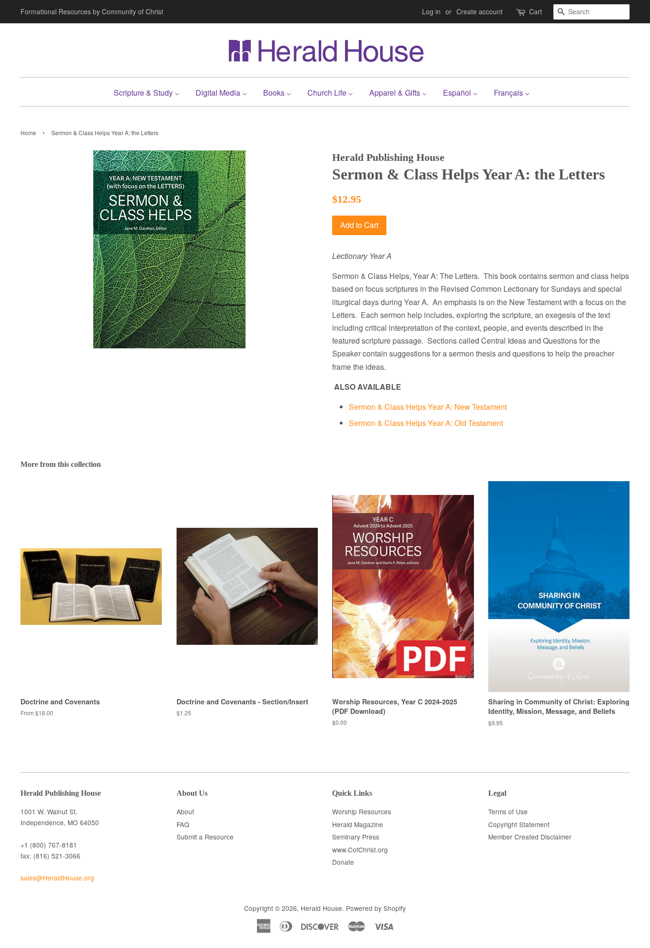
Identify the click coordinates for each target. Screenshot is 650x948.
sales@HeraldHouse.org (57, 877)
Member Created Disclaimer (529, 836)
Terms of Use (508, 811)
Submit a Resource (205, 836)
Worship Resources (361, 811)
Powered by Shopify (376, 908)
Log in (431, 11)
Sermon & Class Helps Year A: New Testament (428, 406)
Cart (535, 11)
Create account (479, 11)
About (185, 811)
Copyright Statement (519, 824)
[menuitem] (150, 92)
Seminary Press (355, 836)
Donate (343, 862)
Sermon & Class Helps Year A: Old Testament (426, 422)
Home (28, 132)
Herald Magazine (357, 824)
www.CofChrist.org (360, 849)
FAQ (183, 824)
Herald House (321, 908)
